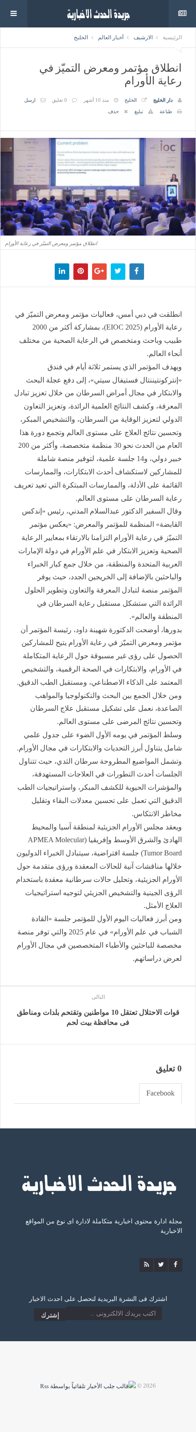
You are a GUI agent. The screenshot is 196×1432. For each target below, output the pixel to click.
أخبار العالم (111, 37)
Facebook (160, 1093)
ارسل (30, 100)
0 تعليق (59, 100)
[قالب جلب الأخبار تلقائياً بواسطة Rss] (88, 1385)
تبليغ (138, 111)
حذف (113, 111)
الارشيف (143, 37)
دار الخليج (163, 100)
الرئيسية (172, 37)
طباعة (166, 111)
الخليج (81, 37)
